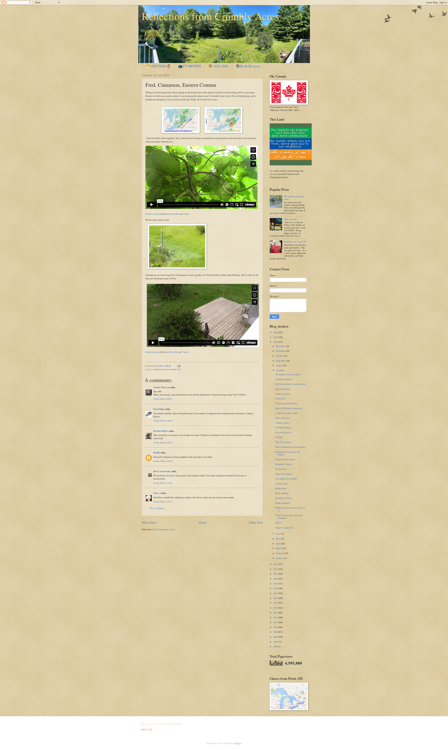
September (281, 360)
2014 (275, 607)
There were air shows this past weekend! (288, 516)
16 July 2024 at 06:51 (162, 398)
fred (179, 369)
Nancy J (157, 493)
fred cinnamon (152, 351)
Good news (280, 398)
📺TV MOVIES (189, 66)
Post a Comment (157, 508)
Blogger (237, 743)
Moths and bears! (282, 502)
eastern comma (169, 369)
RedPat (156, 452)
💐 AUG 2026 (218, 66)
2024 (275, 342)
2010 (275, 627)
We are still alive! (283, 432)
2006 (275, 646)
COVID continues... (284, 427)
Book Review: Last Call (295, 241)
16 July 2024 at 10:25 (162, 442)
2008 (275, 636)
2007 (275, 641)
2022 (275, 569)
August (279, 365)
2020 (275, 578)
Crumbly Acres (282, 422)
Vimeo (186, 213)
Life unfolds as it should (286, 478)
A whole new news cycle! (286, 413)
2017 (275, 593)
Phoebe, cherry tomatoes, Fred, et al (290, 509)
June (278, 533)
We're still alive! (282, 417)
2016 (275, 598)
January (279, 558)
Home (202, 522)
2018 (275, 588)
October (280, 355)
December (281, 346)
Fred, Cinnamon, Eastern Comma (290, 446)
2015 (275, 602)
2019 (275, 583)
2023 (275, 564)
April (278, 543)
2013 (275, 612)
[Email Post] (178, 365)
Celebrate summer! (284, 379)
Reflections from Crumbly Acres (210, 16)
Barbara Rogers (161, 430)
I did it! (278, 522)
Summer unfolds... (283, 388)
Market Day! (281, 488)
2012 (275, 617)
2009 (275, 631)
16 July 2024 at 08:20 (162, 420)
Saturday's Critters (283, 464)
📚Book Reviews (248, 66)
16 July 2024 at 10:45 (162, 461)
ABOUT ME (146, 729)
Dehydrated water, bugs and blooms (287, 453)
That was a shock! (283, 442)
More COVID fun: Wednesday (288, 408)
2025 (275, 337)
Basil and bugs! (282, 493)
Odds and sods (290, 219)
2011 (275, 622)
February (280, 553)
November (281, 350)
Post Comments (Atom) (164, 529)
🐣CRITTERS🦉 (158, 66)
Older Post (256, 522)
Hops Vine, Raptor (283, 473)
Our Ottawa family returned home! (290, 383)
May (278, 538)
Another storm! (282, 483)
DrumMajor (159, 409)
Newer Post (149, 522)
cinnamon (157, 369)
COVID (278, 437)
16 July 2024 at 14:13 (162, 501)
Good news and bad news (286, 403)
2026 (275, 332)
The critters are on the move (294, 198)
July (278, 370)
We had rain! (281, 469)
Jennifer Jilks (172, 213)
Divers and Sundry (162, 471)
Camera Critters (282, 393)
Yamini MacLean (161, 387)
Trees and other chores (285, 459)
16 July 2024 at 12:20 (162, 483)
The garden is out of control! (287, 374)
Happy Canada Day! (284, 527)
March (279, 548)
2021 (275, 573)
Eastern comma (152, 213)
